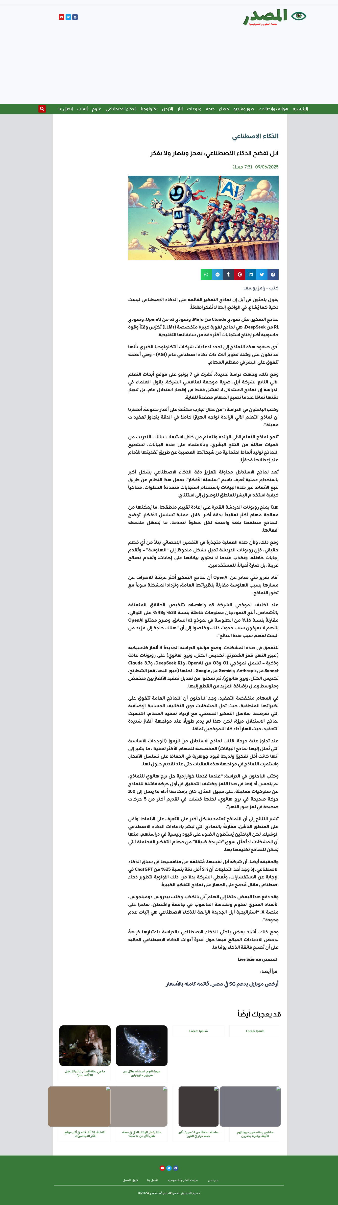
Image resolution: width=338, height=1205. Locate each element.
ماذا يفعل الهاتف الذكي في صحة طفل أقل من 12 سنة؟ (141, 1134)
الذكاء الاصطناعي (121, 109)
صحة (210, 109)
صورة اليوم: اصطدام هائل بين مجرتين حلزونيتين (141, 1073)
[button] (42, 109)
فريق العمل (130, 1180)
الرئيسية (300, 109)
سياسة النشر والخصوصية (183, 1180)
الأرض (167, 109)
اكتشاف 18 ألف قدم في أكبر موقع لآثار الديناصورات (85, 1134)
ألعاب (82, 109)
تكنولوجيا (149, 109)
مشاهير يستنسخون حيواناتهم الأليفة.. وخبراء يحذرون (255, 1134)
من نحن (213, 1180)
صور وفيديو (243, 109)
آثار (180, 109)
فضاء (224, 109)
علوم (96, 109)
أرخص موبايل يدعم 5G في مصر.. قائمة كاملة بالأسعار (222, 984)
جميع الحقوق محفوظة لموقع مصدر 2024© (169, 1193)
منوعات (194, 109)
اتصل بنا (65, 109)
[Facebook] (75, 17)
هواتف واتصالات (273, 109)
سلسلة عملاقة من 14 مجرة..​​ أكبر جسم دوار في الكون (198, 1134)
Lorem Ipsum (255, 1031)
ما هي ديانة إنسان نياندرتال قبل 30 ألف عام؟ (85, 1073)
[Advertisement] (169, 66)
